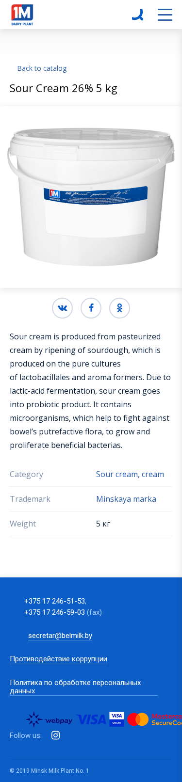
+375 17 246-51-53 (54, 601)
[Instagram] (55, 735)
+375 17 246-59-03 (54, 612)
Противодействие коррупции (58, 659)
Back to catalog (41, 68)
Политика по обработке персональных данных (75, 687)
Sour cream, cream (130, 474)
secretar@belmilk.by (60, 635)
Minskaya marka (126, 499)
